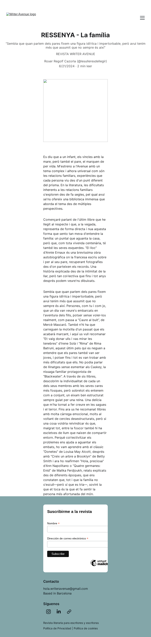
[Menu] (142, 18)
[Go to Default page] (69, 611)
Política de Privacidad (57, 628)
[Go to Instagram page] (48, 611)
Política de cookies (86, 628)
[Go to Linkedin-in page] (58, 611)
